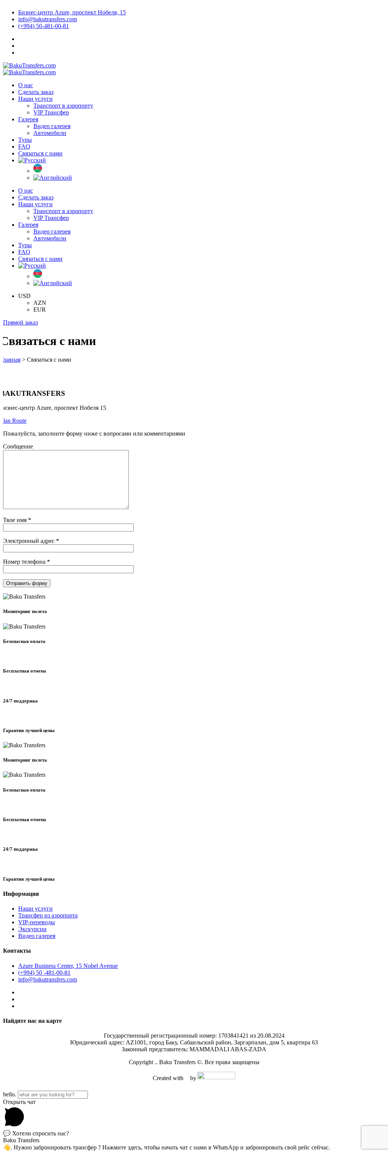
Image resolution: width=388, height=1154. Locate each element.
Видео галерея (36, 936)
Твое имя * (17, 520)
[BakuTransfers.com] (29, 65)
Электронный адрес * (31, 541)
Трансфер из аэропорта (48, 915)
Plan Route (13, 420)
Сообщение (18, 446)
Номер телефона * (26, 561)
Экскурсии (32, 929)
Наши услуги (35, 908)
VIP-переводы (36, 922)
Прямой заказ (20, 322)
